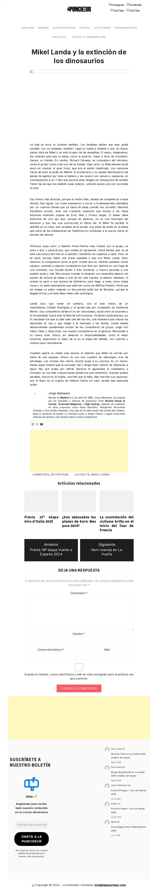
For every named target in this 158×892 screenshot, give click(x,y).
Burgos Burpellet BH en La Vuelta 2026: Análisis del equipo (128, 774)
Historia (84, 27)
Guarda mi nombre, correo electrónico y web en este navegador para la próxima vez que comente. (78, 676)
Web (107, 649)
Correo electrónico (51, 649)
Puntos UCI (59, 37)
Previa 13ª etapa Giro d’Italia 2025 (41, 519)
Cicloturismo (102, 27)
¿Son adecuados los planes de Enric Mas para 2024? (79, 521)
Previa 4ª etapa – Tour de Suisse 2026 (128, 810)
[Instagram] (32, 424)
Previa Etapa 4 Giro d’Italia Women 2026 (128, 829)
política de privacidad (29, 853)
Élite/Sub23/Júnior (64, 27)
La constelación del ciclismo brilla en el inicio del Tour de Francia (117, 523)
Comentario (78, 593)
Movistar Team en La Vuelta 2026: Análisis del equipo (128, 756)
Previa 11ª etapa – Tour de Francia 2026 (128, 792)
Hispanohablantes (125, 27)
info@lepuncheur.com (110, 885)
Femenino (43, 27)
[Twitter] (37, 424)
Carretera (27, 27)
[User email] (41, 424)
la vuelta (82, 474)
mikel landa (100, 474)
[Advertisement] (79, 451)
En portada (60, 474)
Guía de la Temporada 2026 (89, 37)
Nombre (79, 633)
